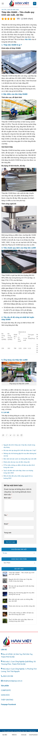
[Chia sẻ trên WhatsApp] (3, 435)
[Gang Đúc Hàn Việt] (19, 3)
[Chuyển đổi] (34, 553)
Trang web (7, 532)
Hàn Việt (28, 39)
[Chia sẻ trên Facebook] (7, 435)
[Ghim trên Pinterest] (18, 435)
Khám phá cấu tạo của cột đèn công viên (17, 462)
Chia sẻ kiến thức (13, 9)
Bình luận (8, 498)
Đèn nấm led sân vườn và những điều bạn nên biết (20, 459)
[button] (3, 3)
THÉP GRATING (7, 700)
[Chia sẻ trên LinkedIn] (21, 435)
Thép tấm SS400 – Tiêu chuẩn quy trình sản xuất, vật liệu (21, 573)
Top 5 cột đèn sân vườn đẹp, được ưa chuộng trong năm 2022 (21, 620)
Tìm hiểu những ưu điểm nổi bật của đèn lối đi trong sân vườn (21, 613)
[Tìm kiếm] (34, 3)
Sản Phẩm (7, 563)
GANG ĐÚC (5, 695)
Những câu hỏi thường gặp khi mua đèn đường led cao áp (21, 593)
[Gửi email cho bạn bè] (14, 435)
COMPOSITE (6, 690)
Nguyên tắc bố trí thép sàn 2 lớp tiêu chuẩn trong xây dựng (20, 580)
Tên (6, 515)
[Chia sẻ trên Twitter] (10, 435)
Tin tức (4, 9)
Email (6, 524)
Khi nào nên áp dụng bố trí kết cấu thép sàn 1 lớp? (20, 450)
